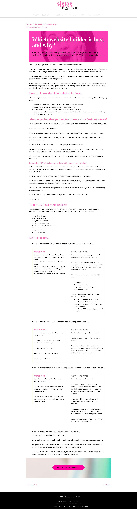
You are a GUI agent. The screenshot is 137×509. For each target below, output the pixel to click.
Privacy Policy (61, 506)
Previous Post (31, 485)
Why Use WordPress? (34, 27)
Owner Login (85, 506)
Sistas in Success (74, 501)
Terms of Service (53, 506)
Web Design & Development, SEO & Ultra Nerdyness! (68, 504)
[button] (103, 15)
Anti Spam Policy (77, 506)
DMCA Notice (69, 506)
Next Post (107, 485)
